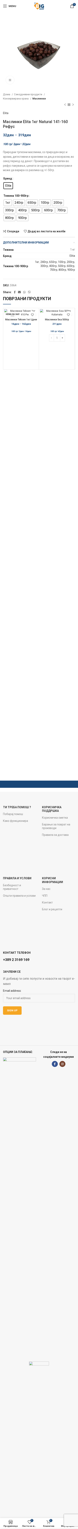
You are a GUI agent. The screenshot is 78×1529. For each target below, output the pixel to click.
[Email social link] (19, 292)
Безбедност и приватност (12, 887)
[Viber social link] (29, 292)
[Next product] (73, 105)
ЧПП (44, 895)
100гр (62, 262)
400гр (53, 266)
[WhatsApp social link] (24, 292)
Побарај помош (13, 814)
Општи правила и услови (19, 895)
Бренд (7, 178)
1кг (37, 262)
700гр (53, 269)
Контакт (47, 902)
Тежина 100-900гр (15, 195)
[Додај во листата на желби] (32, 314)
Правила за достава (55, 834)
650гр (53, 262)
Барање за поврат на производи (56, 826)
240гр (44, 262)
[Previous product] (65, 105)
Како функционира (15, 820)
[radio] (8, 186)
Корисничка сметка (55, 817)
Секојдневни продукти (28, 94)
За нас (46, 888)
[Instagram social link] (62, 1064)
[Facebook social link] (15, 292)
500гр (62, 266)
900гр (71, 269)
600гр (70, 266)
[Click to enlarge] (10, 80)
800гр (62, 269)
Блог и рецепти (52, 909)
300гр (44, 266)
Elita (5, 113)
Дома (7, 94)
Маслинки (39, 98)
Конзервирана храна (16, 98)
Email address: (12, 990)
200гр (70, 262)
